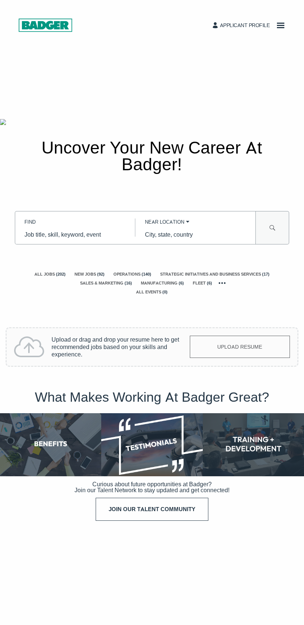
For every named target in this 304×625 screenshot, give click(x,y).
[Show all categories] (222, 283)
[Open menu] (280, 25)
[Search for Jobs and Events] (272, 227)
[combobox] (75, 234)
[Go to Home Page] (45, 25)
